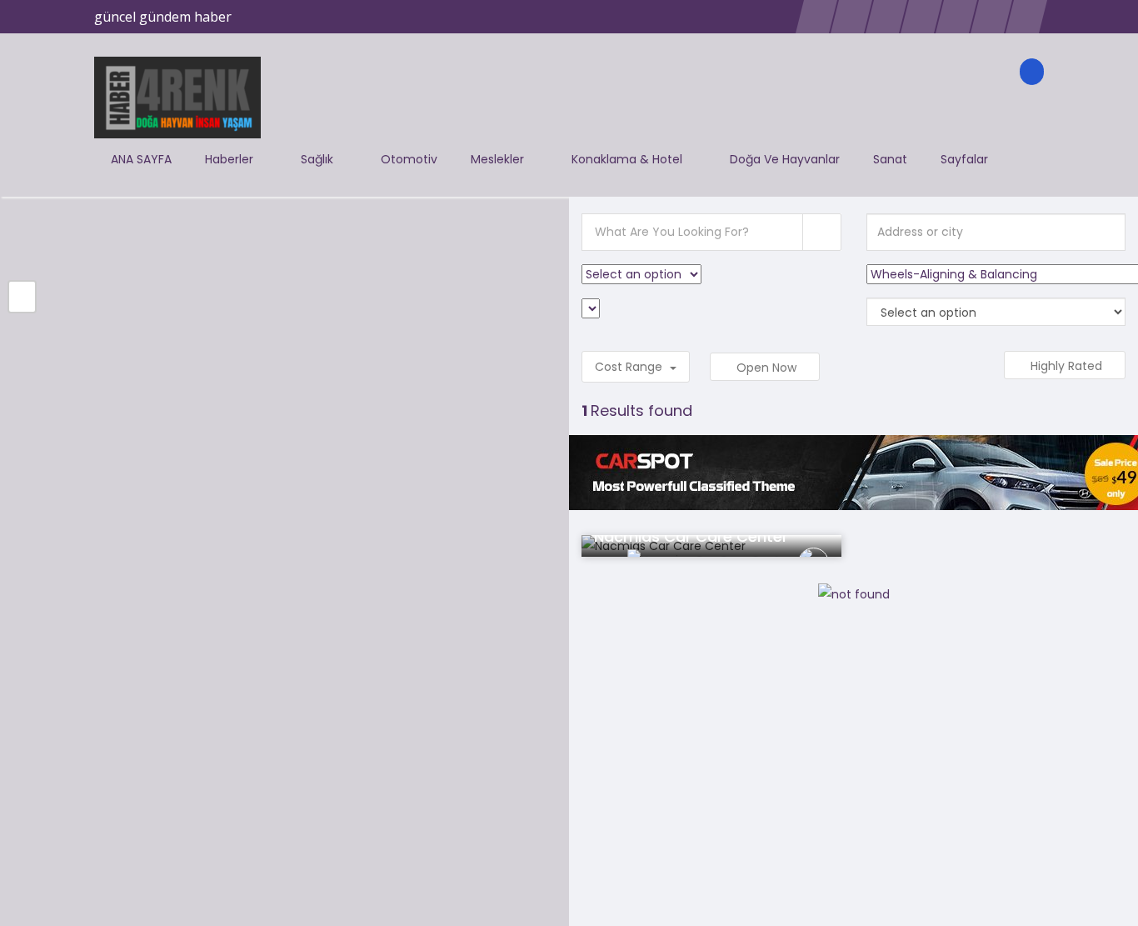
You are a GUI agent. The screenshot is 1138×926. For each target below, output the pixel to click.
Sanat (890, 159)
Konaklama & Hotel (628, 159)
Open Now (768, 367)
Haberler (231, 159)
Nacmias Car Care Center (691, 536)
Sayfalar (966, 159)
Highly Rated (1068, 366)
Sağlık (319, 159)
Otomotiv (409, 159)
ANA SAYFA (141, 159)
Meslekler (499, 159)
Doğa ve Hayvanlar (785, 159)
